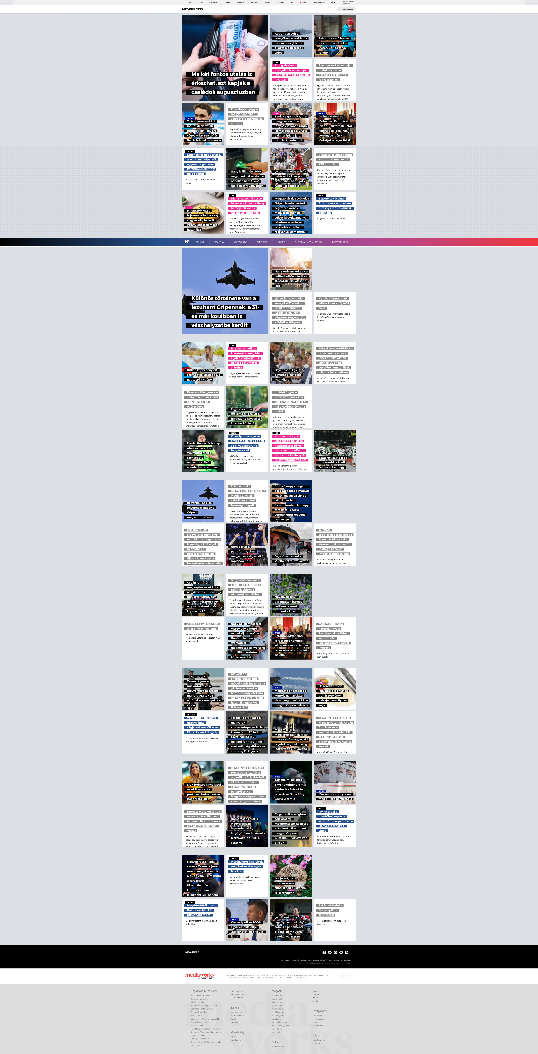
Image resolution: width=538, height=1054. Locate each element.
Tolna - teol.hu (197, 1045)
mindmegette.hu (279, 1015)
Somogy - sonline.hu (200, 1039)
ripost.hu (316, 991)
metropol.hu (317, 994)
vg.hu (233, 1037)
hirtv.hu (234, 1019)
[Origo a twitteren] (330, 952)
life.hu (315, 998)
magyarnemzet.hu (239, 1012)
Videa (228, 2)
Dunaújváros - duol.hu (200, 1012)
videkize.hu (277, 1029)
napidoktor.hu (278, 1012)
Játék (333, 2)
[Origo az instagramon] (335, 952)
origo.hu (234, 1022)
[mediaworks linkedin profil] (350, 976)
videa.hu (316, 1022)
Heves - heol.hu (198, 1025)
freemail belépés (346, 9)
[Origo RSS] (346, 952)
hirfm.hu (316, 1043)
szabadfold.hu (237, 1015)
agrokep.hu (236, 1040)
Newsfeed (240, 2)
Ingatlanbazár (319, 2)
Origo (191, 2)
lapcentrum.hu (318, 1025)
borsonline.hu (278, 1046)
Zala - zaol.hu (237, 998)
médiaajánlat (348, 960)
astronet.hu (277, 995)
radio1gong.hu (318, 1040)
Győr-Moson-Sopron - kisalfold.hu (206, 1019)
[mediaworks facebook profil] (343, 976)
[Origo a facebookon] (324, 952)
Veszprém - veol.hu (239, 994)
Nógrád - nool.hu (198, 1035)
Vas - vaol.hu (237, 991)
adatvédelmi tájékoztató (290, 960)
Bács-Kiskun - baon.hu (201, 995)
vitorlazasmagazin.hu (281, 1025)
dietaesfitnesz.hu (279, 1022)
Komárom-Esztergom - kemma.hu (206, 1032)
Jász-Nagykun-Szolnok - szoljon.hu (206, 1029)
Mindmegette (214, 2)
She (291, 2)
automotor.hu (278, 999)
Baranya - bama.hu (199, 999)
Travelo (268, 2)
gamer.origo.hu (278, 1005)
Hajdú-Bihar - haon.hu (200, 1022)
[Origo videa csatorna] (341, 952)
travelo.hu (276, 1019)
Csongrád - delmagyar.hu (202, 1009)
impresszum (337, 960)
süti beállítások (325, 960)
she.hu (315, 1001)
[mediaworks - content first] (199, 976)
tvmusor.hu (277, 1032)
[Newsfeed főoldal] (192, 952)
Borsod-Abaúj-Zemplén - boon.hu (205, 1005)
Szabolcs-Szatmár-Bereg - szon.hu (206, 1042)
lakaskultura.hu (278, 1002)
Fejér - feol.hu (197, 1015)
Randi (304, 2)
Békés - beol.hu (197, 1002)
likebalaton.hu (278, 1009)
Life (201, 2)
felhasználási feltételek (310, 960)
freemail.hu (317, 1015)
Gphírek (281, 2)
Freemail (254, 2)
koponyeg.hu (318, 1019)
